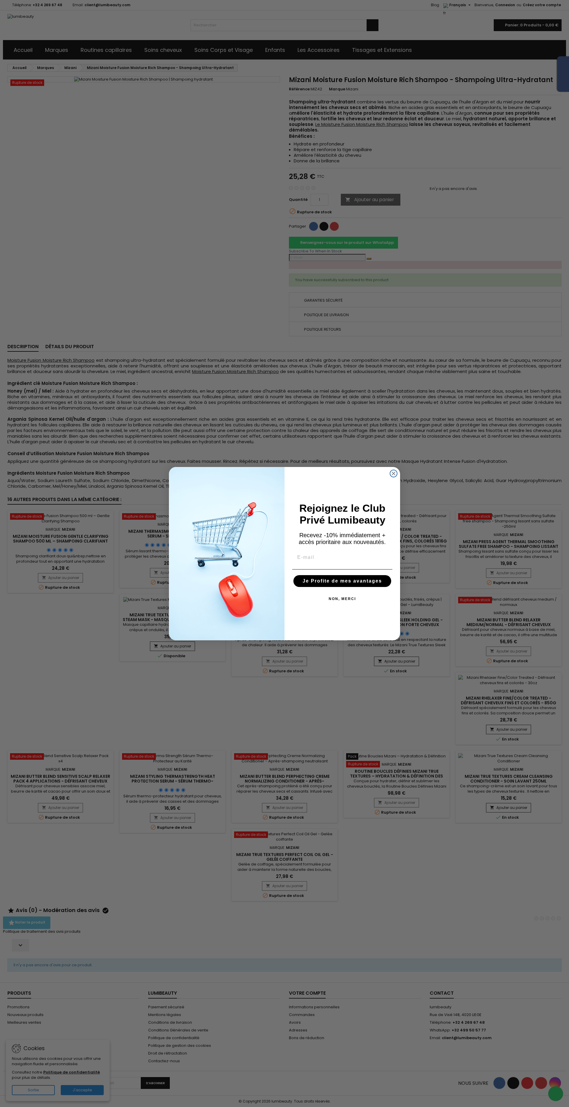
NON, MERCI (342, 599)
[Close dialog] (393, 473)
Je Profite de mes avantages (342, 580)
